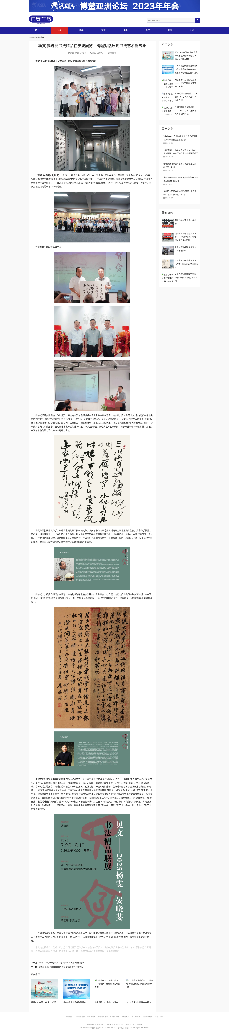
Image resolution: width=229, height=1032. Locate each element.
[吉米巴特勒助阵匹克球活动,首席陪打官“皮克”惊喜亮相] (168, 277)
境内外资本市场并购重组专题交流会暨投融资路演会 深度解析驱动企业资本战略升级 (186, 70)
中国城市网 (114, 1017)
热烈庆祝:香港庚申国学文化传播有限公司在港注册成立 (186, 264)
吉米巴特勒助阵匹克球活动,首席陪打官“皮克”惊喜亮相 (186, 277)
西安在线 (46, 19)
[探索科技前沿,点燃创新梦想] (168, 223)
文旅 (103, 30)
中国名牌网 (91, 1017)
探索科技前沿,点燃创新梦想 (185, 222)
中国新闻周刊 (148, 1017)
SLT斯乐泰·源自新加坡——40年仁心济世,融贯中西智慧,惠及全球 (185, 110)
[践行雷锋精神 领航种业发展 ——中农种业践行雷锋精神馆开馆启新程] (168, 237)
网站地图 (90, 1024)
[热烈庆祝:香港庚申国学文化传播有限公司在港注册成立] (168, 264)
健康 (170, 30)
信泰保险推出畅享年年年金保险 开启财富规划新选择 (61, 967)
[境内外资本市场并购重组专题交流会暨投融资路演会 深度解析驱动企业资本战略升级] (76, 989)
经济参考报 (80, 1017)
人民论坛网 (136, 1017)
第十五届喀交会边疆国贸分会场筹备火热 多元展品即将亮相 (180, 179)
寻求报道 (109, 1024)
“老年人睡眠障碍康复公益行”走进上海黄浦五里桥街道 (61, 963)
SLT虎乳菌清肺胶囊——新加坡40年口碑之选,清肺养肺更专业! (152, 1002)
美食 (125, 30)
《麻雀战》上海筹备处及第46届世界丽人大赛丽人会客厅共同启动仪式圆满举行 (180, 151)
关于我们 (100, 1024)
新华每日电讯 (103, 1017)
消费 (148, 30)
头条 (59, 30)
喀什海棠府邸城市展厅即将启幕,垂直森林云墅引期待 (179, 165)
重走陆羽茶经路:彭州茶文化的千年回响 (185, 249)
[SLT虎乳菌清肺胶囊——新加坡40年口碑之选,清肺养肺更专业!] (139, 989)
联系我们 (128, 1024)
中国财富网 (125, 1017)
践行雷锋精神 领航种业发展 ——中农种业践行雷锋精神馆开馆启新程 (185, 237)
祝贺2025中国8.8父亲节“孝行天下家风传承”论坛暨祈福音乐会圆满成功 (186, 55)
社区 (192, 30)
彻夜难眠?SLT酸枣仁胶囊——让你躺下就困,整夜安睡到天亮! (120, 1002)
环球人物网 (159, 1017)
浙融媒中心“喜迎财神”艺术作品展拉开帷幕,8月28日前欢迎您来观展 (180, 138)
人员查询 (138, 1024)
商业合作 (119, 1024)
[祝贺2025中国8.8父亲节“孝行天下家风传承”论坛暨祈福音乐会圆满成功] (44, 989)
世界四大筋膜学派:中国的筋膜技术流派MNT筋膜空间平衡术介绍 (179, 193)
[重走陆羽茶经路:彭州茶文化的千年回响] (168, 250)
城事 (81, 30)
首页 (37, 30)
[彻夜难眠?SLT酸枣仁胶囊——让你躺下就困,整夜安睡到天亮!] (108, 989)
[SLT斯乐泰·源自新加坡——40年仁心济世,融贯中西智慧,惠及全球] (168, 110)
